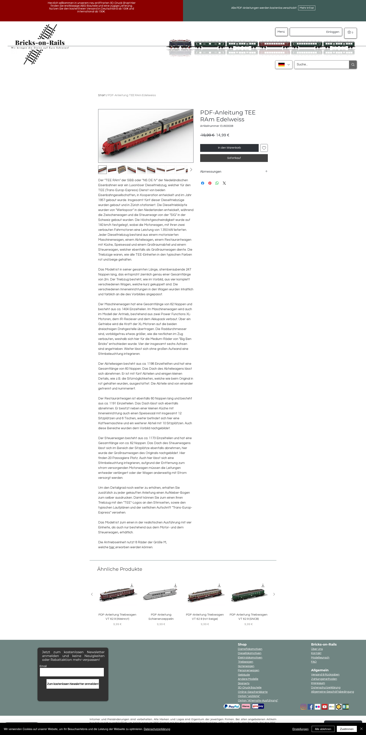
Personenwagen (248, 670)
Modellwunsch (320, 657)
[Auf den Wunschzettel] (264, 148)
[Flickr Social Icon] (317, 707)
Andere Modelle (248, 679)
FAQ (314, 661)
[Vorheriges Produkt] (92, 594)
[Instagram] (303, 707)
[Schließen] (361, 729)
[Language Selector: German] (283, 64)
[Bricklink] (339, 707)
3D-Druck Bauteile (250, 687)
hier (112, 547)
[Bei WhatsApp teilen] (217, 183)
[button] (351, 32)
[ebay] (332, 707)
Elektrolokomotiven (250, 657)
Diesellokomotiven (249, 653)
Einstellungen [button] (300, 729)
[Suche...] (353, 65)
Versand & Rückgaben (325, 674)
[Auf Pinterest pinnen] (210, 183)
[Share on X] (224, 183)
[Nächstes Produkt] (274, 594)
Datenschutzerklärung (325, 687)
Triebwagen (245, 661)
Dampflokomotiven (250, 649)
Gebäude (244, 674)
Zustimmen (347, 729)
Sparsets (243, 683)
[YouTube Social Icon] (324, 707)
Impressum (318, 683)
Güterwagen (246, 666)
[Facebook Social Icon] (310, 707)
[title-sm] (346, 707)
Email (43, 666)
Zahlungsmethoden (324, 679)
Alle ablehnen (323, 729)
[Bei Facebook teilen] (202, 183)
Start (102, 95)
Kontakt (316, 653)
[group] (183, 605)
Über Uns (317, 649)
